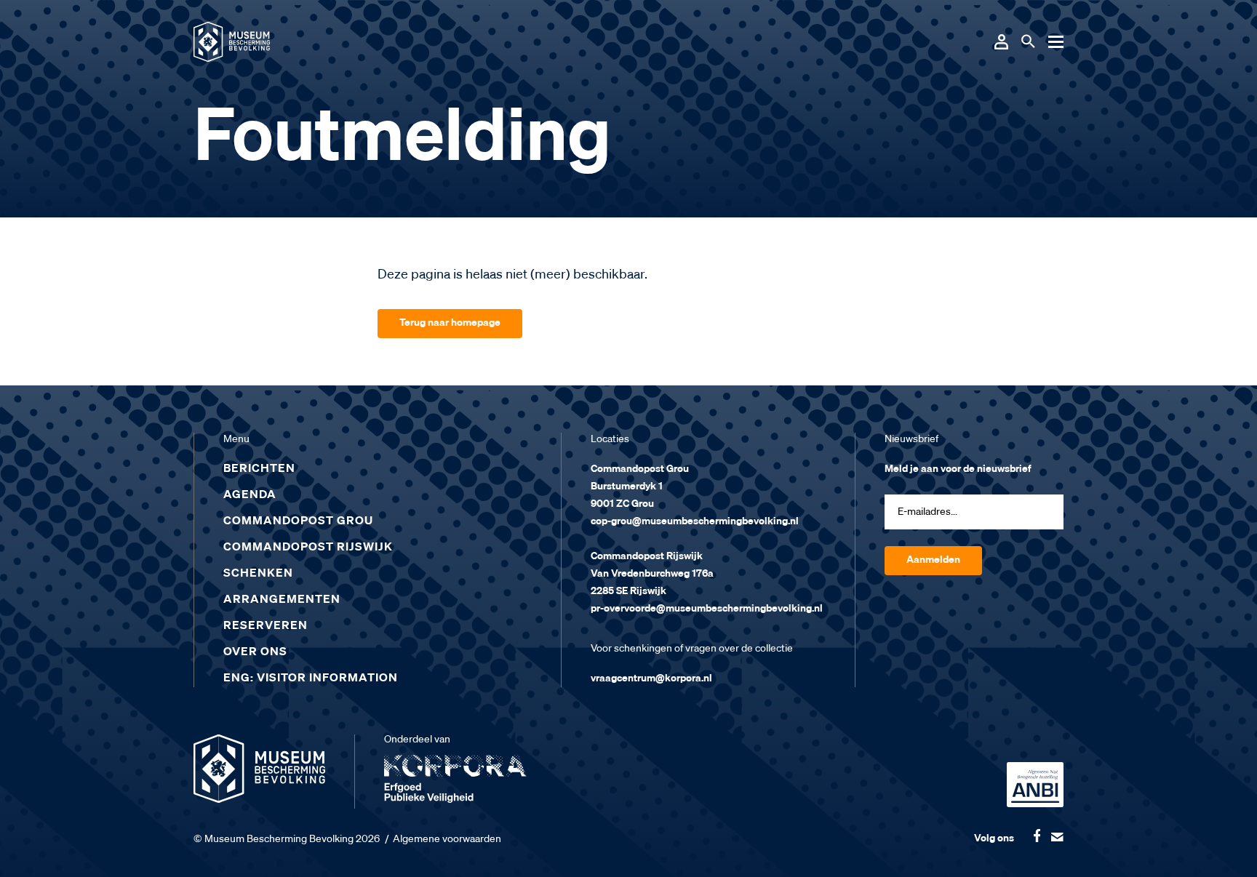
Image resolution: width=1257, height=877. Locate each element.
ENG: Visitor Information (310, 678)
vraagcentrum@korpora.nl (651, 678)
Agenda (249, 495)
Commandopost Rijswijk (308, 547)
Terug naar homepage (449, 323)
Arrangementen (281, 600)
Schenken (258, 574)
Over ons (255, 652)
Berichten (259, 469)
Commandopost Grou (298, 521)
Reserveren (265, 626)
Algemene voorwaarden (447, 839)
